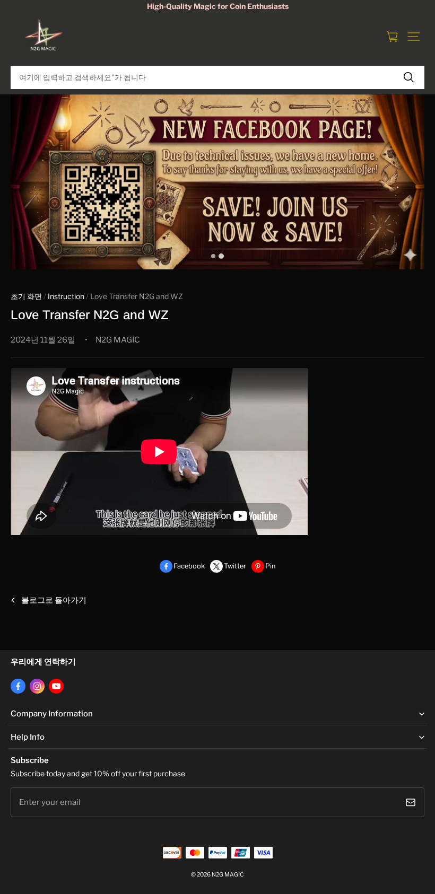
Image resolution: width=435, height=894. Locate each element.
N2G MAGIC (228, 874)
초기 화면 (26, 296)
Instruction (66, 296)
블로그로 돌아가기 (53, 600)
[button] (413, 36)
